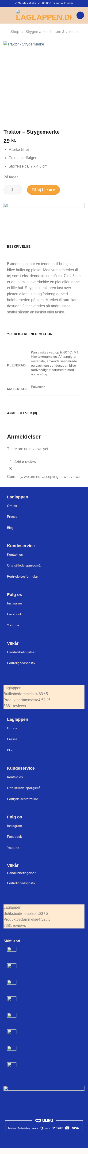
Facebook (14, 614)
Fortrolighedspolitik (21, 663)
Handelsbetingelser (21, 652)
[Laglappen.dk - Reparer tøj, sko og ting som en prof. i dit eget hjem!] (44, 15)
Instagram (14, 603)
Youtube (13, 625)
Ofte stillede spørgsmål (24, 565)
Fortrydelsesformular (22, 576)
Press (11, 516)
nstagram (15, 826)
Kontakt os (15, 554)
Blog (10, 528)
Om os (12, 506)
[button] (6, 15)
